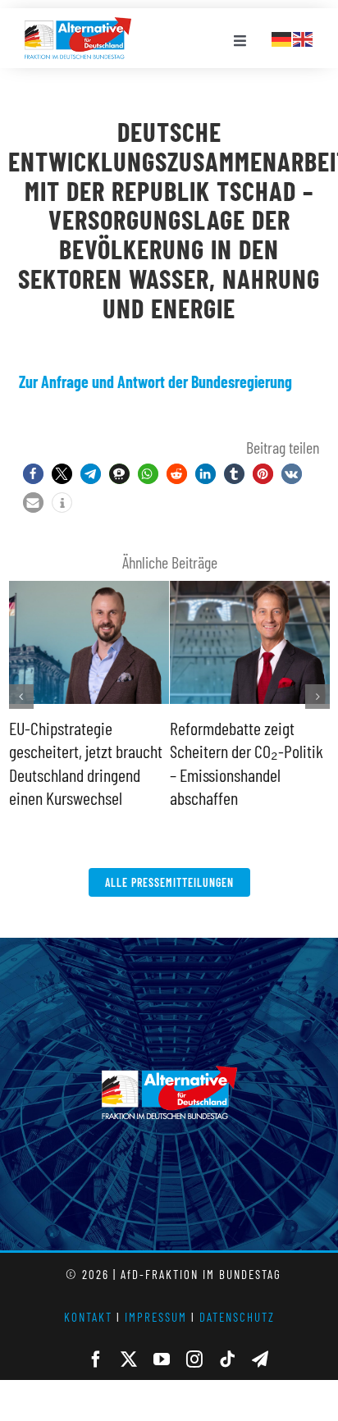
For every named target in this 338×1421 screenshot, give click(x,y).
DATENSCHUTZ (237, 1316)
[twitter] (129, 1359)
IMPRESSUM (156, 1316)
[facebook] (96, 1359)
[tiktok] (227, 1359)
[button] (33, 474)
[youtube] (161, 1359)
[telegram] (260, 1359)
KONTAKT (88, 1316)
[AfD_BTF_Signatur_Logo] (78, 25)
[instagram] (194, 1359)
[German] (282, 37)
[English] (303, 37)
